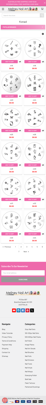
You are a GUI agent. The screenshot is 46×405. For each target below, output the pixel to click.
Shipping (5, 348)
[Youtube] (14, 310)
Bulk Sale (28, 379)
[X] (32, 310)
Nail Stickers (29, 360)
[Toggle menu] (3, 9)
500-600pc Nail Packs (33, 337)
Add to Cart (9, 61)
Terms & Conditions (9, 341)
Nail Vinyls (28, 368)
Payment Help (7, 345)
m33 (11, 238)
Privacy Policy (7, 337)
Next (25, 251)
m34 (34, 238)
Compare (20, 61)
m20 (11, 100)
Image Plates (29, 345)
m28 (11, 169)
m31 (11, 203)
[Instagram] (18, 310)
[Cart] (42, 9)
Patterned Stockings (32, 387)
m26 (34, 134)
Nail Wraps (29, 371)
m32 (34, 203)
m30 (34, 169)
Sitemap (5, 356)
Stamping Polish (31, 375)
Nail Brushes (29, 352)
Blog (3, 329)
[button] (42, 34)
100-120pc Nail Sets (32, 333)
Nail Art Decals (30, 348)
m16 (34, 66)
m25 (11, 134)
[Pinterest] (27, 310)
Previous (7, 247)
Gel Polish (28, 341)
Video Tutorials (7, 333)
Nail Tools (28, 364)
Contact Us (6, 352)
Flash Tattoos (30, 383)
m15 (11, 66)
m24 (34, 100)
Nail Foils (28, 356)
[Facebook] (23, 310)
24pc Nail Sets (30, 329)
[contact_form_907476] (4, 400)
